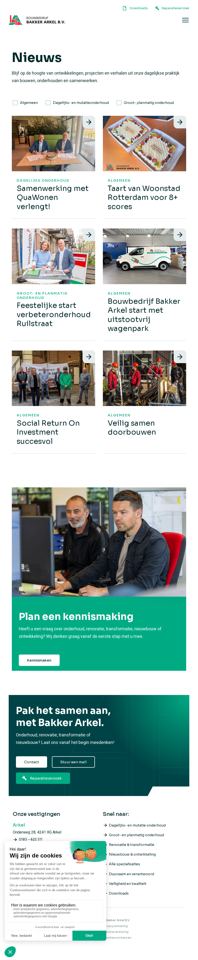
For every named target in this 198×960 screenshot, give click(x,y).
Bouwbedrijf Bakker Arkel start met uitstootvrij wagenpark (144, 315)
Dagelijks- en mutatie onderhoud (137, 825)
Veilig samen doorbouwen (132, 428)
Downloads (119, 893)
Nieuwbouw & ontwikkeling (132, 854)
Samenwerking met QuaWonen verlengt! (53, 197)
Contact (31, 762)
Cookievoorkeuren (117, 937)
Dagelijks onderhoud (43, 180)
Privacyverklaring (115, 926)
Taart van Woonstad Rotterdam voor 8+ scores (144, 197)
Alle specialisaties (124, 864)
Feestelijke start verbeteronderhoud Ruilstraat (54, 314)
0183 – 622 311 (30, 839)
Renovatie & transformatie (131, 845)
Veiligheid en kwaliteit (127, 884)
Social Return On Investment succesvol (48, 432)
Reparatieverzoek (46, 778)
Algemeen (29, 103)
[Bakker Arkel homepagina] (37, 20)
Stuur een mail (73, 762)
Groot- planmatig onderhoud (149, 103)
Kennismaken (39, 660)
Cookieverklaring (115, 932)
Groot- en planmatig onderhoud (42, 295)
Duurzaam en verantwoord (131, 874)
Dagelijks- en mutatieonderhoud (81, 103)
